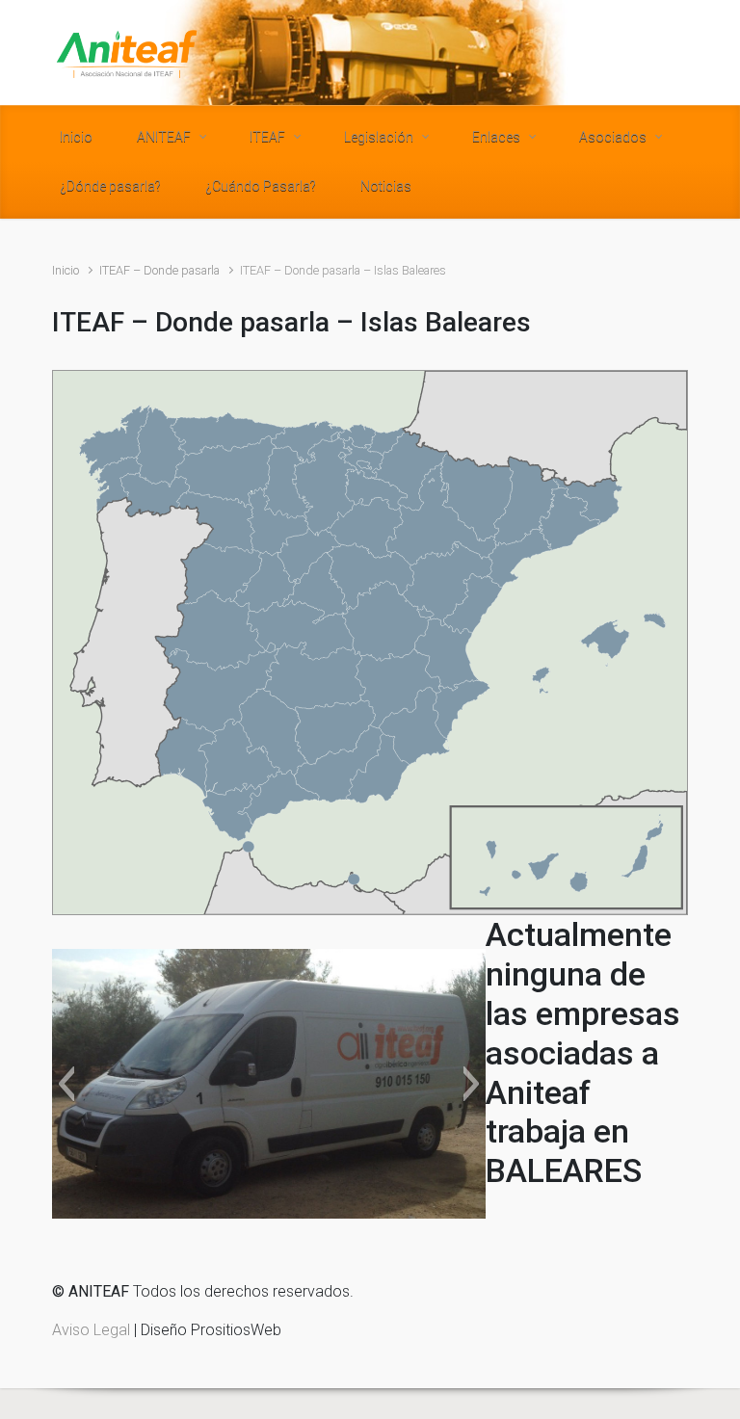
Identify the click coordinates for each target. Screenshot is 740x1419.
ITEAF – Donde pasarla (159, 270)
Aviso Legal (91, 1330)
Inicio (65, 270)
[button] (66, 1083)
